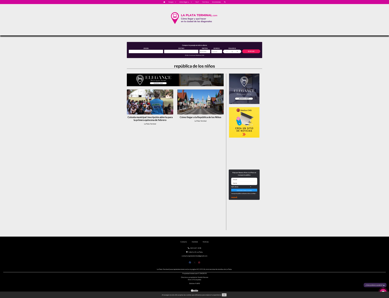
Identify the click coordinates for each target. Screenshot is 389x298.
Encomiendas (216, 2)
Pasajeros (232, 48)
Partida (205, 48)
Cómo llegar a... (184, 2)
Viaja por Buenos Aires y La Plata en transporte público (244, 174)
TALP (197, 2)
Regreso (217, 48)
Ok (224, 295)
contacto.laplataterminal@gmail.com (194, 256)
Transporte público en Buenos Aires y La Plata (243, 193)
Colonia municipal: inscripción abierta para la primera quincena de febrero (150, 118)
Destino (181, 48)
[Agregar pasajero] (237, 51)
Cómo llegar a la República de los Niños (200, 117)
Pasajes (171, 2)
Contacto (183, 242)
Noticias (206, 242)
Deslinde (195, 242)
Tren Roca (205, 2)
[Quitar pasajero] (227, 51)
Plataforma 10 (199, 55)
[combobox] (146, 51)
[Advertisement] (244, 153)
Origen (146, 48)
